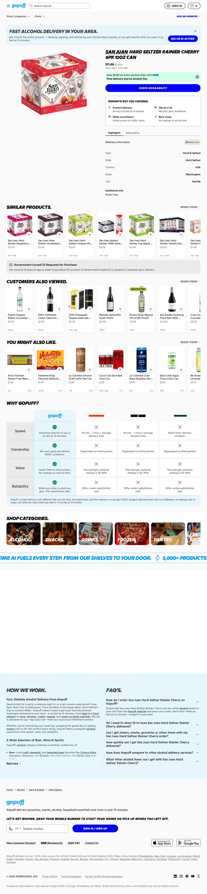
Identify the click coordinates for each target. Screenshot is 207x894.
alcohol (184, 708)
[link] (19, 5)
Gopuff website (137, 711)
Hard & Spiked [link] (36, 789)
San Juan (116, 52)
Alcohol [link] (21, 789)
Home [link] (9, 789)
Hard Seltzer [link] (55, 789)
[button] (194, 6)
